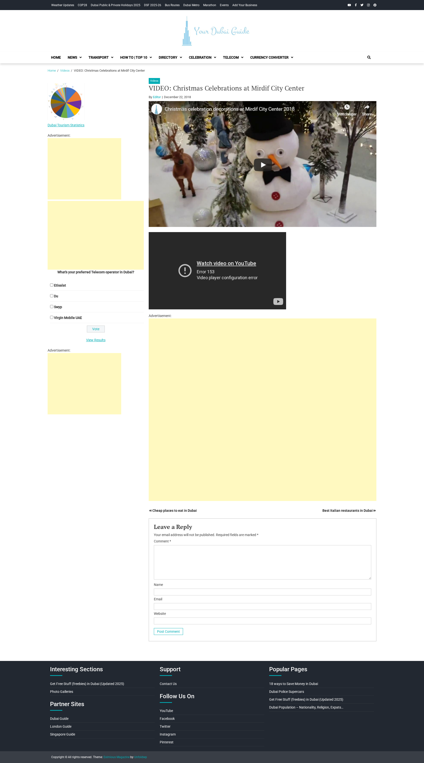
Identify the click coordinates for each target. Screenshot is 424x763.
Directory (168, 57)
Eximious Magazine (117, 757)
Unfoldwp (140, 757)
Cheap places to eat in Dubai (174, 511)
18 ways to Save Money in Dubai (293, 684)
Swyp (58, 307)
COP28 (82, 5)
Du (56, 296)
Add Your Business (244, 5)
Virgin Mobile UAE (68, 318)
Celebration (200, 57)
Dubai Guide (59, 719)
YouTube (166, 711)
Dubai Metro (191, 5)
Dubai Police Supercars (286, 692)
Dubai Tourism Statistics (66, 125)
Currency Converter (269, 57)
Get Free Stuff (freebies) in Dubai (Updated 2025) (87, 684)
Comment (162, 541)
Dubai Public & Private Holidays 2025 (115, 5)
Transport (99, 57)
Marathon (209, 5)
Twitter (165, 726)
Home (56, 57)
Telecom (231, 57)
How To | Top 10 (133, 57)
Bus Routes (172, 5)
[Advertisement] (262, 352)
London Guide (60, 726)
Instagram (168, 734)
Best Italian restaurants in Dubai (347, 511)
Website (160, 614)
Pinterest (166, 742)
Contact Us (168, 684)
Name (158, 585)
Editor (157, 97)
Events (224, 5)
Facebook (167, 719)
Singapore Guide (62, 734)
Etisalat (60, 285)
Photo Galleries (61, 692)
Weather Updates (62, 5)
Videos (154, 80)
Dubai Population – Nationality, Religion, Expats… (306, 707)
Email (158, 599)
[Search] (369, 57)
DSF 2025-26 (152, 5)
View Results (96, 340)
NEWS (72, 57)
